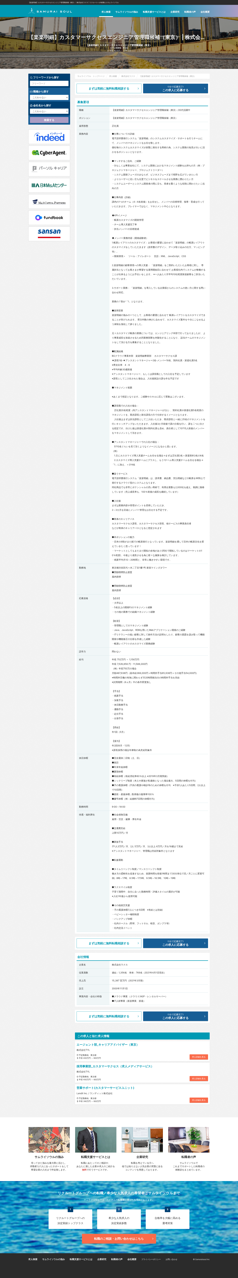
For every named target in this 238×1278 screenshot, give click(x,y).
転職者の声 (190, 11)
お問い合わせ (171, 1259)
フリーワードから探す (46, 77)
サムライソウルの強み (126, 11)
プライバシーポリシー (151, 1259)
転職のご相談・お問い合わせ (119, 1238)
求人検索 (106, 11)
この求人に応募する (175, 88)
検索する (49, 120)
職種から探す (41, 91)
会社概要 (205, 11)
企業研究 (175, 11)
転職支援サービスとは (154, 11)
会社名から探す (42, 105)
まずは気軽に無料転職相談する (109, 88)
